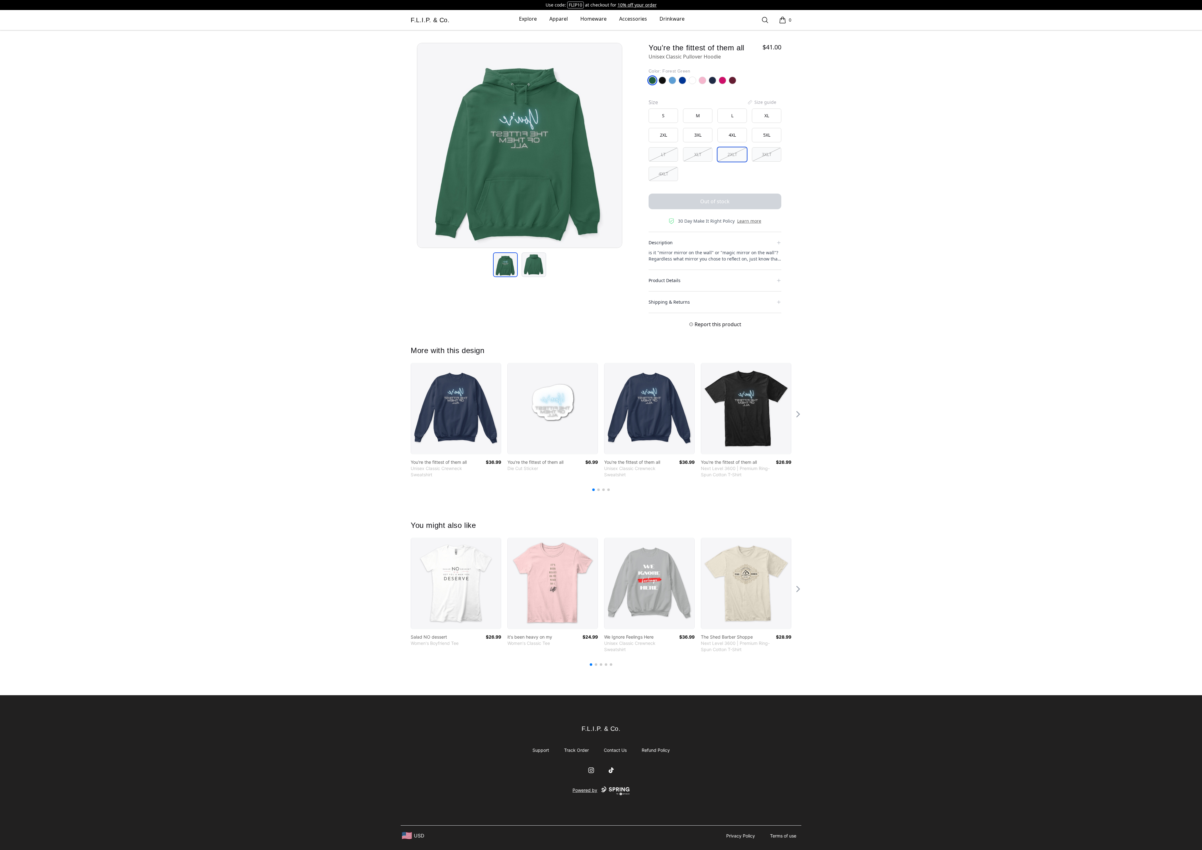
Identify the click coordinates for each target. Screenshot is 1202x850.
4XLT (663, 174)
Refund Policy (656, 750)
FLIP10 (575, 5)
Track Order (576, 750)
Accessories (633, 18)
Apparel (558, 18)
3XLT (767, 154)
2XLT (732, 154)
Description (661, 242)
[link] (456, 408)
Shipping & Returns (669, 302)
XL (766, 116)
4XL (732, 135)
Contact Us (615, 750)
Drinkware (672, 18)
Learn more (749, 221)
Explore (528, 18)
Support (540, 750)
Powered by (585, 790)
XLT (697, 154)
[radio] (663, 116)
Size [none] (653, 102)
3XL (697, 135)
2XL (663, 135)
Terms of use (783, 835)
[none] (761, 102)
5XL (766, 135)
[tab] (505, 264)
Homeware (593, 18)
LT (663, 154)
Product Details (665, 280)
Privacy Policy (740, 835)
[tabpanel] (519, 145)
